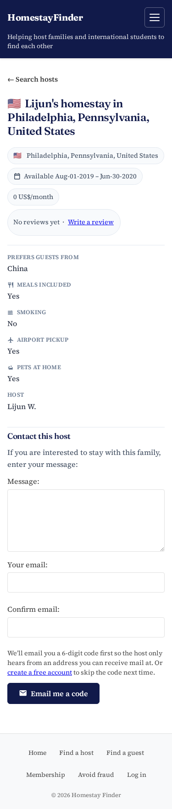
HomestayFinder (45, 17)
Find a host (76, 752)
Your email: (27, 565)
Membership (45, 774)
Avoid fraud (96, 774)
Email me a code (59, 693)
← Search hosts (32, 79)
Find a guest (125, 752)
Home (37, 752)
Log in (136, 774)
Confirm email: (33, 609)
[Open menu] (154, 17)
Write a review (91, 222)
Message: (23, 481)
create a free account (39, 672)
